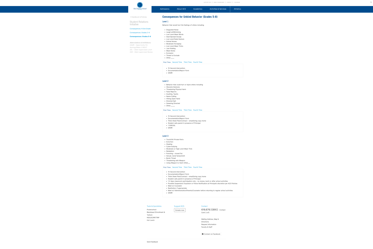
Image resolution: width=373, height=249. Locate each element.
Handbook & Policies (139, 17)
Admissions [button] (164, 9)
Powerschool (151, 210)
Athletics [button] (237, 9)
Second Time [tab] (177, 62)
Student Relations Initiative (139, 23)
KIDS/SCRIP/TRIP (153, 218)
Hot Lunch (150, 220)
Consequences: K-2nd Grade (140, 29)
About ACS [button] (181, 9)
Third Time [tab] (188, 62)
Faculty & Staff (206, 227)
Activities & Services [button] (218, 9)
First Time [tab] (167, 62)
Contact (229, 2)
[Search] (371, 2)
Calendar (237, 2)
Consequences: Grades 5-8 (140, 36)
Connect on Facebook (212, 234)
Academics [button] (197, 9)
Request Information (208, 224)
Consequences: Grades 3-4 (140, 32)
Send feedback (152, 242)
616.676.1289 (208, 209)
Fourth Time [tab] (197, 62)
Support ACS (207, 2)
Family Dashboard (219, 2)
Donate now (179, 210)
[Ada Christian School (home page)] (140, 6)
